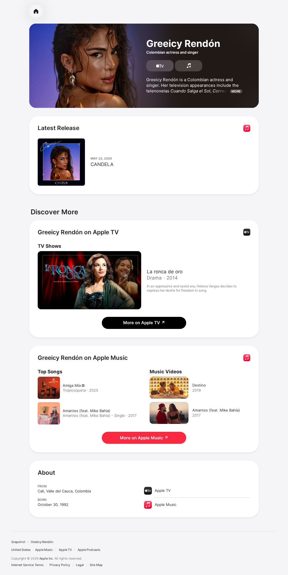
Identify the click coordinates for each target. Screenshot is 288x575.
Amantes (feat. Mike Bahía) (86, 410)
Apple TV (65, 549)
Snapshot (18, 542)
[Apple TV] (160, 65)
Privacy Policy (60, 565)
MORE (236, 91)
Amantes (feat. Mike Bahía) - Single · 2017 (99, 415)
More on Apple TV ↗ (144, 322)
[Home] (36, 11)
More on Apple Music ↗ (144, 437)
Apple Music (44, 549)
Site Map (96, 565)
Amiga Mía (72, 385)
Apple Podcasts (89, 549)
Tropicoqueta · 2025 (80, 390)
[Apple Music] (188, 65)
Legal (80, 565)
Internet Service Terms (27, 565)
